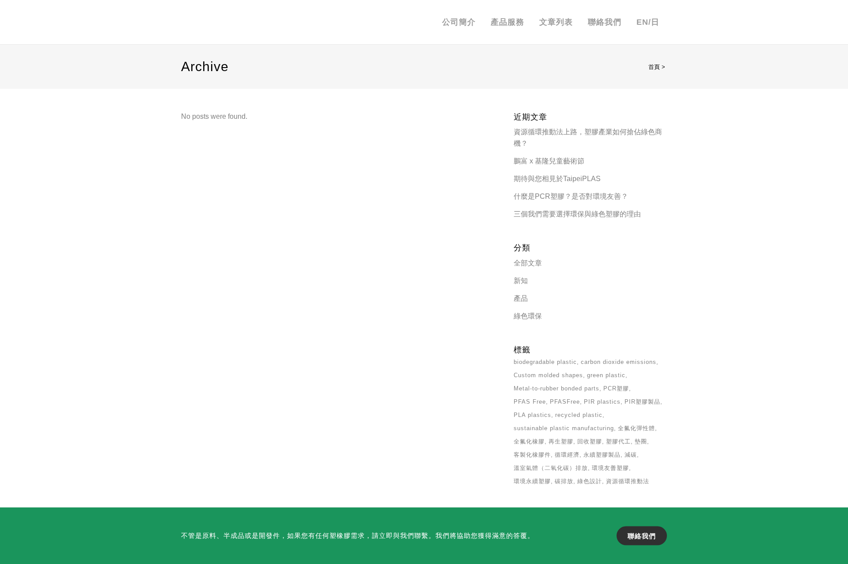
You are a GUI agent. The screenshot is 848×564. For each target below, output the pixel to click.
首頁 (654, 67)
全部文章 (528, 263)
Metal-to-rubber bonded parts (556, 388)
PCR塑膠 (616, 388)
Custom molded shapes (548, 375)
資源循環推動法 (627, 481)
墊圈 (641, 441)
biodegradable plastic (545, 362)
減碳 (631, 454)
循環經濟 (567, 454)
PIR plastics (602, 401)
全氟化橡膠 (529, 441)
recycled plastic (578, 415)
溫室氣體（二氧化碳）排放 (551, 468)
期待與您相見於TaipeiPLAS (557, 178)
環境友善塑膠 (610, 468)
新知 (521, 280)
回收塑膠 (589, 441)
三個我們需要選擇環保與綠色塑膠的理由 (577, 214)
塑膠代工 (618, 441)
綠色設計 (589, 481)
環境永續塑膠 (532, 481)
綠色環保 (528, 316)
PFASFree (565, 401)
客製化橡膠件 (532, 454)
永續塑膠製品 (602, 454)
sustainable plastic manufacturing (564, 428)
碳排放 (564, 481)
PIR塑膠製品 (642, 401)
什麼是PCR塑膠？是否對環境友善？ (571, 196)
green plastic (606, 375)
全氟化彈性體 (636, 428)
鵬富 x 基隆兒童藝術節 (549, 161)
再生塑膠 (561, 441)
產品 (521, 298)
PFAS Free (530, 401)
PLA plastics (532, 415)
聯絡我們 (642, 535)
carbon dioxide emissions (618, 362)
